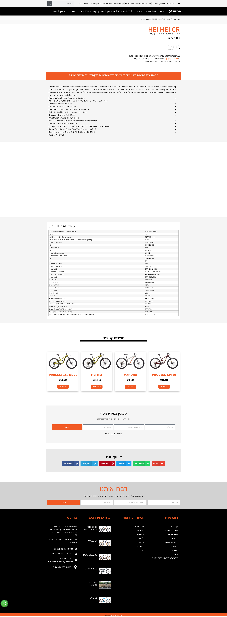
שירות (54, 11)
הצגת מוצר (164, 386)
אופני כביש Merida (92, 583)
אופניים (139, 11)
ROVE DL (92, 598)
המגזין (62, 11)
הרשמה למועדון (172, 58)
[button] (158, 463)
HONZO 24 (92, 541)
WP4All (108, 615)
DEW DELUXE (90, 555)
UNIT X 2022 (91, 569)
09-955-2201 (110, 433)
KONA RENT (124, 11)
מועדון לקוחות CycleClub (92, 11)
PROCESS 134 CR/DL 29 (90, 528)
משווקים (72, 11)
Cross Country (146, 19)
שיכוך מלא (166, 19)
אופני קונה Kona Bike (156, 11)
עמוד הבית (176, 19)
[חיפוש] (49, 3)
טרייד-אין (111, 11)
